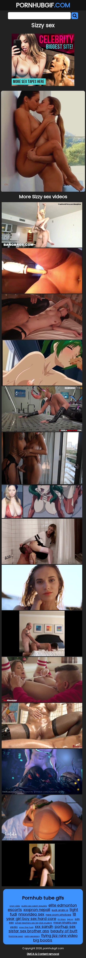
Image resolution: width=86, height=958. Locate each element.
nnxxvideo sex (31, 914)
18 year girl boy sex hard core (41, 916)
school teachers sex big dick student (33, 922)
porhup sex (65, 926)
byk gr (70, 919)
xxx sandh (44, 926)
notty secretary (32, 936)
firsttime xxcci (16, 936)
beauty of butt (64, 931)
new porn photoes (58, 915)
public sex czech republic (34, 905)
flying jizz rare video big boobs (55, 938)
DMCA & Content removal (43, 954)
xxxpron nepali (36, 909)
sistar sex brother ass (29, 931)
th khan (62, 919)
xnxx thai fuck (26, 927)
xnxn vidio (15, 905)
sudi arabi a (60, 910)
